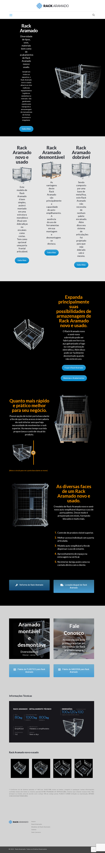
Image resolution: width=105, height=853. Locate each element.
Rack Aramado (36, 824)
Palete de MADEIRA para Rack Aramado (75, 670)
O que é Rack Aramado (74, 368)
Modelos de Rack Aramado (40, 827)
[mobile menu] (11, 15)
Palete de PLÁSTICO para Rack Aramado (31, 670)
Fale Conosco (36, 832)
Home (33, 821)
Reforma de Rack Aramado (31, 585)
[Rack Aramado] (52, 6)
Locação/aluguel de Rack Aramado (76, 586)
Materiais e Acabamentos (73, 378)
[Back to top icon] (93, 849)
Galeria (33, 829)
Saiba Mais (26, 129)
